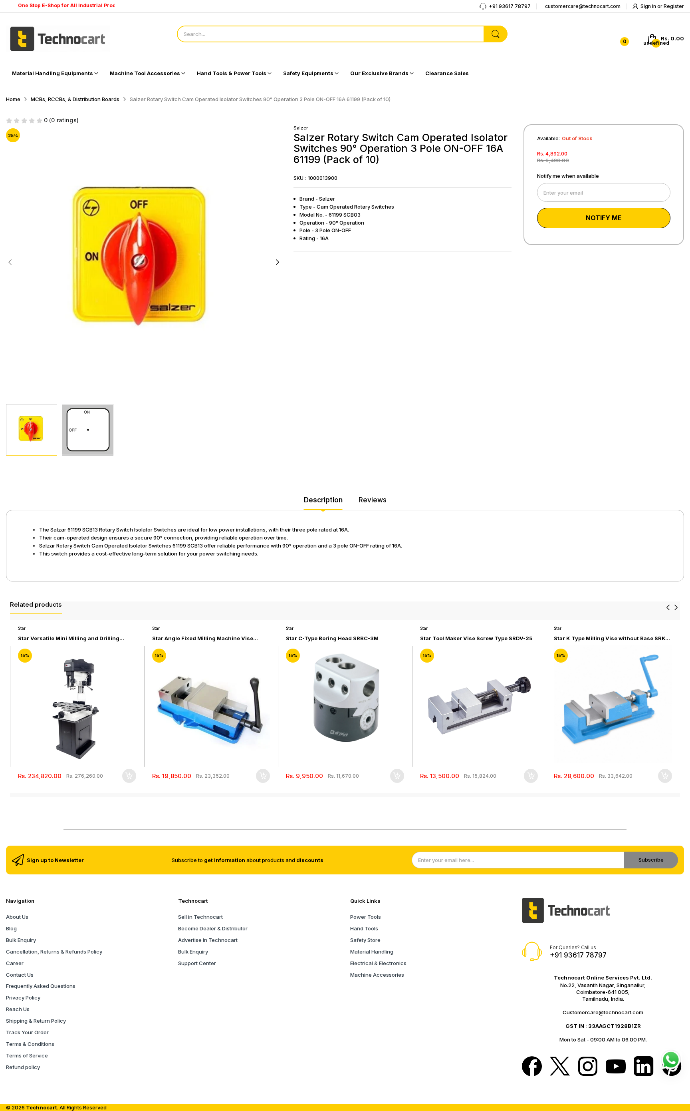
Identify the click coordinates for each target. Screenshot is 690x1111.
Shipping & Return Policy (36, 1020)
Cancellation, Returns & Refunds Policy (54, 951)
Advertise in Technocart (208, 940)
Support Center (197, 963)
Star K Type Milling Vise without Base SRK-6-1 (611, 638)
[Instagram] (588, 1067)
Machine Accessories (377, 975)
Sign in (648, 6)
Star (22, 628)
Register (674, 6)
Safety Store (365, 940)
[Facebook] (532, 1067)
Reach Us (18, 1009)
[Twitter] (560, 1067)
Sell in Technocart (200, 917)
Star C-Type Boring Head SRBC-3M (332, 638)
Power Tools (365, 917)
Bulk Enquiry (21, 940)
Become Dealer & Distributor (213, 928)
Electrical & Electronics (378, 963)
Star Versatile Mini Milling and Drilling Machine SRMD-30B (68, 638)
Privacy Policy (23, 997)
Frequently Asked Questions (40, 986)
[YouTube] (616, 1067)
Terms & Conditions (30, 1044)
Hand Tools (364, 928)
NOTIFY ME (604, 218)
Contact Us (20, 975)
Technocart (41, 1107)
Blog (11, 928)
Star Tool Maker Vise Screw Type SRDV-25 (476, 638)
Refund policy (23, 1067)
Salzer (300, 128)
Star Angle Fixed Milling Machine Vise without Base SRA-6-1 (202, 638)
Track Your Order (27, 1032)
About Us (17, 917)
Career (15, 963)
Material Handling (371, 951)
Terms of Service (27, 1055)
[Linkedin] (644, 1067)
